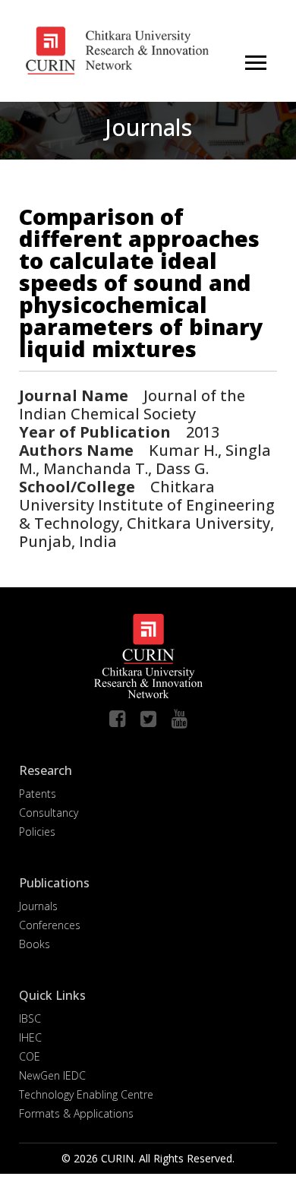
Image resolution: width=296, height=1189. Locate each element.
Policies (37, 831)
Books (34, 944)
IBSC (30, 1018)
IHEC (30, 1037)
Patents (37, 793)
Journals (38, 906)
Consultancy (48, 812)
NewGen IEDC (52, 1075)
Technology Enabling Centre (86, 1094)
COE (29, 1056)
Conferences (49, 925)
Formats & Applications (76, 1113)
